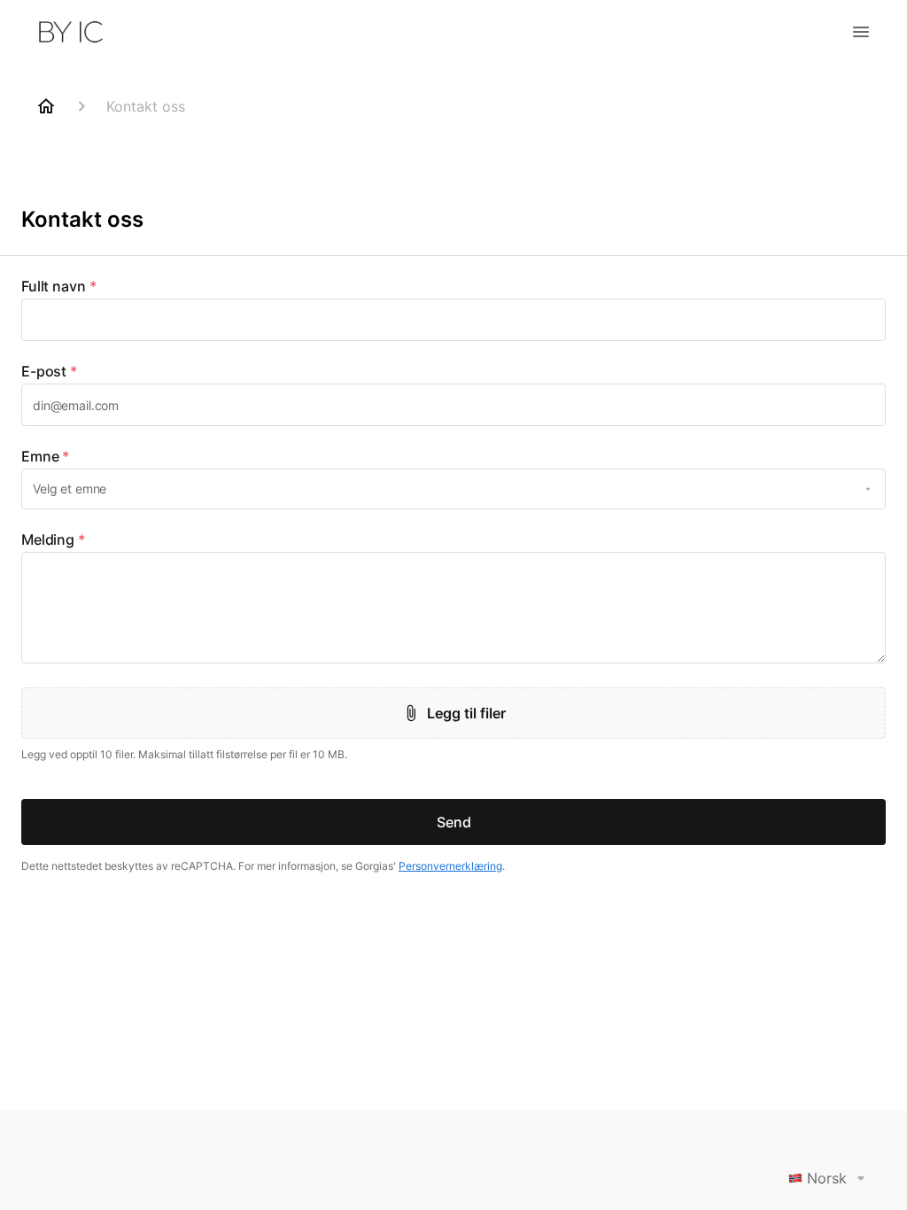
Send (454, 822)
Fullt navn (58, 286)
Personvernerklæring (450, 866)
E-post (49, 371)
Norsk (827, 1178)
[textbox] (453, 320)
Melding (53, 539)
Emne (45, 456)
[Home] (46, 106)
